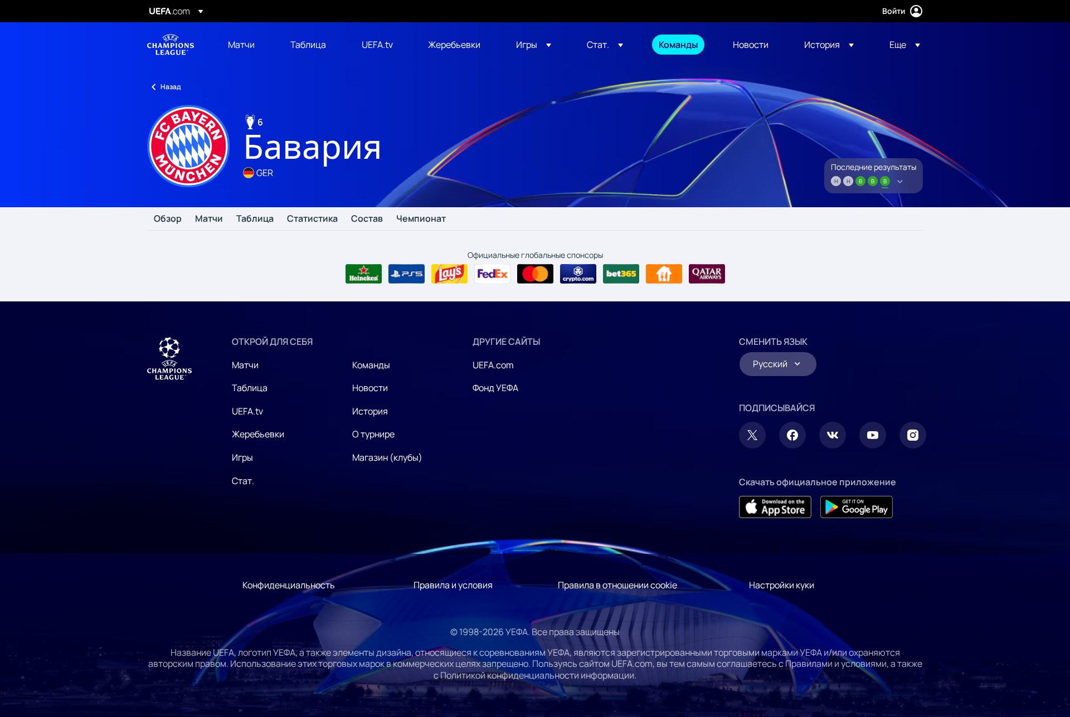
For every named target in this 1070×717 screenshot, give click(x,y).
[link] (241, 44)
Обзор (168, 219)
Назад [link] (170, 86)
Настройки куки (781, 585)
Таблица (255, 219)
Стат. (243, 481)
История (370, 411)
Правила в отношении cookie (617, 585)
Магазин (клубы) (387, 457)
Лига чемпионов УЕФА (170, 44)
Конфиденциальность (288, 585)
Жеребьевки (258, 434)
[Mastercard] (535, 274)
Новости (370, 388)
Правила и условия (453, 585)
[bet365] (621, 274)
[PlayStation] (406, 274)
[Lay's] (449, 274)
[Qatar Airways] (707, 274)
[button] (533, 44)
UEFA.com (493, 365)
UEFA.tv (247, 411)
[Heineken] (364, 274)
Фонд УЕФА (495, 388)
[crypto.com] (578, 274)
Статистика (312, 219)
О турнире (373, 434)
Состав (367, 219)
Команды (371, 365)
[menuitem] (245, 44)
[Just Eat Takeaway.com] (664, 274)
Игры (242, 457)
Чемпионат (421, 219)
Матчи (209, 219)
